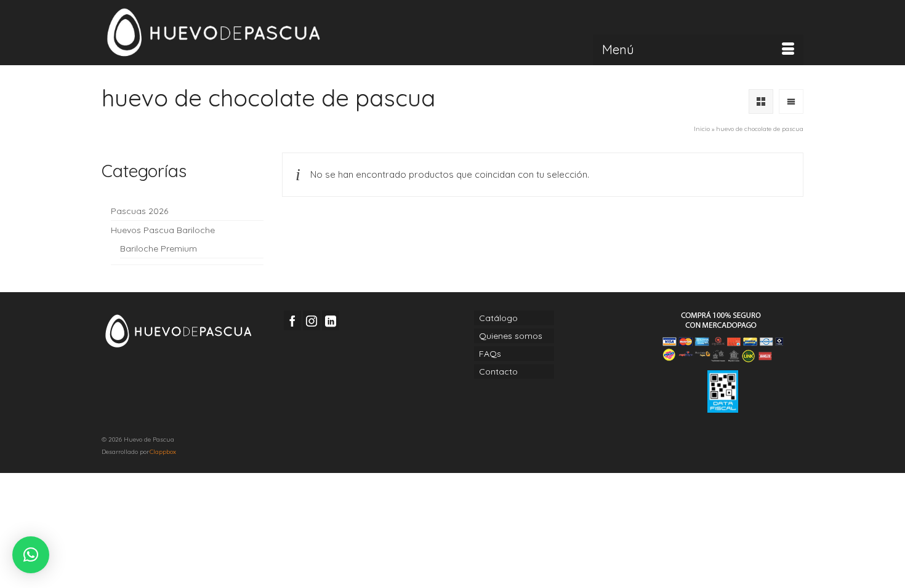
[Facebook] (292, 320)
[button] (30, 554)
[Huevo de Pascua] (212, 32)
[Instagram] (311, 320)
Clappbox (163, 452)
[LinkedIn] (330, 320)
